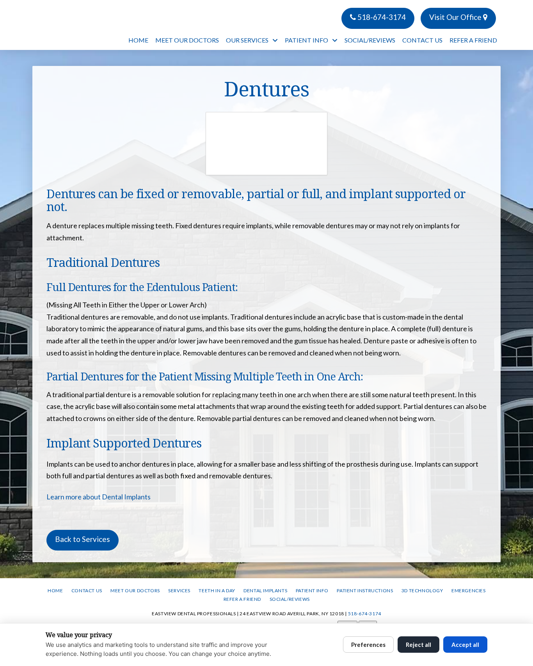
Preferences (368, 644)
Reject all (418, 644)
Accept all (465, 644)
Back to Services (82, 539)
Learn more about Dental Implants (98, 496)
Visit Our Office (456, 16)
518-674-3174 (381, 16)
